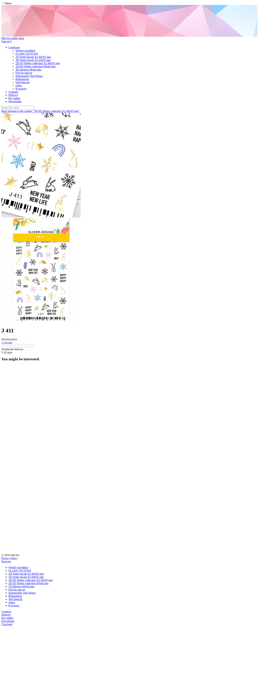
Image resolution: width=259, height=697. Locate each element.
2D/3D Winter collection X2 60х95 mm (30, 580)
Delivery (13, 95)
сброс (11, 602)
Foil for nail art (16, 589)
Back (4, 111)
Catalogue (14, 47)
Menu (8, 3)
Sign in (5, 41)
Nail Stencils (15, 599)
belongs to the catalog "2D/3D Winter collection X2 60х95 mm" (43, 111)
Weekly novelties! (18, 567)
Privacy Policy (9, 558)
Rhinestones (15, 595)
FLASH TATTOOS (19, 570)
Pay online (14, 98)
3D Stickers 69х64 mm (21, 586)
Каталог (6, 561)
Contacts (13, 91)
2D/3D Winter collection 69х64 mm (28, 583)
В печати (13, 605)
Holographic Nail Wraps (22, 592)
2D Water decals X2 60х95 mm (26, 573)
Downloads (14, 101)
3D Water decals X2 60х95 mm (26, 576)
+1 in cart (6, 342)
